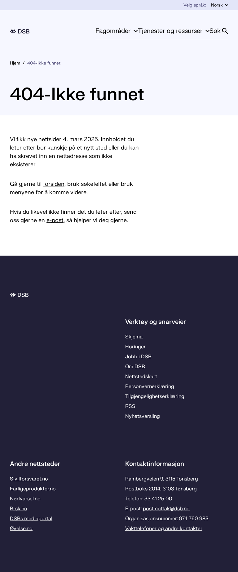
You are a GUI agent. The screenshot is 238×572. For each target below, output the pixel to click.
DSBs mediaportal (31, 519)
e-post (55, 220)
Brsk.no (18, 509)
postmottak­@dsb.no (166, 509)
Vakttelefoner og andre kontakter (163, 528)
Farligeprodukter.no (33, 489)
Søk (215, 31)
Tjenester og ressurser (170, 31)
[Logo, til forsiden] (19, 31)
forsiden (53, 184)
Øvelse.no (21, 528)
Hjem (15, 63)
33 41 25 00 (158, 499)
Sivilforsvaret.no (29, 479)
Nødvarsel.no (25, 499)
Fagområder (112, 31)
